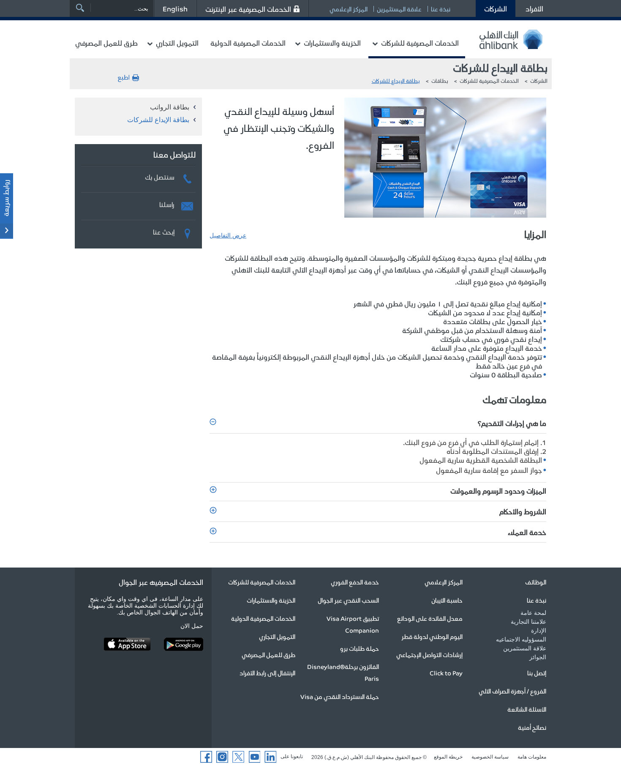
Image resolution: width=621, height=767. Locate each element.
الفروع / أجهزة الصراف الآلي (512, 691)
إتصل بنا (536, 673)
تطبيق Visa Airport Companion (353, 624)
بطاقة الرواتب (169, 107)
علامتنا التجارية (528, 621)
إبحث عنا (163, 230)
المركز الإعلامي (349, 9)
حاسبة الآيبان (447, 600)
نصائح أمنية (532, 727)
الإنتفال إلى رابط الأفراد (267, 673)
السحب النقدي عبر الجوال (348, 600)
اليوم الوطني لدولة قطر (432, 636)
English (175, 8)
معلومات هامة (532, 757)
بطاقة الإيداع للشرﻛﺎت (396, 80)
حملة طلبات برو (359, 648)
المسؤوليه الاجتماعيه (521, 639)
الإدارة (538, 630)
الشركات (495, 8)
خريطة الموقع (448, 757)
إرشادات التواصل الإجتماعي (429, 655)
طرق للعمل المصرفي (106, 43)
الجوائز (537, 657)
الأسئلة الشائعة (526, 709)
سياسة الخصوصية (490, 757)
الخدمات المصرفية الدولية (248, 43)
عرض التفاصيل (228, 235)
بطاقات (439, 80)
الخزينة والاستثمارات (332, 43)
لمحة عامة (533, 612)
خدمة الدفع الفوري (355, 582)
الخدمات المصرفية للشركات (420, 43)
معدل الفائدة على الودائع (430, 618)
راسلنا (166, 203)
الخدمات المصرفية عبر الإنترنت (248, 9)
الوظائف (535, 582)
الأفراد (534, 8)
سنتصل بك (159, 175)
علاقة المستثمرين (399, 9)
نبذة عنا (440, 9)
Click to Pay (446, 673)
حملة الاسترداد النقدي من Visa (339, 696)
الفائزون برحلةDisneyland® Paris (343, 672)
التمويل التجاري (177, 43)
